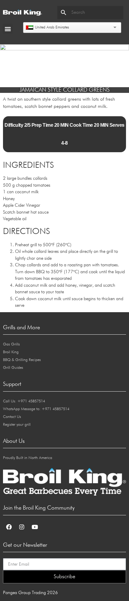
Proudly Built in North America (27, 458)
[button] (8, 29)
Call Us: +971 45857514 (24, 401)
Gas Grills (11, 344)
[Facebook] (8, 527)
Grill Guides (13, 368)
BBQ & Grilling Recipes (22, 360)
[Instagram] (21, 527)
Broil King (11, 352)
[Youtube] (34, 527)
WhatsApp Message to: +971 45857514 (36, 409)
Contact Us (12, 417)
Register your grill (17, 425)
